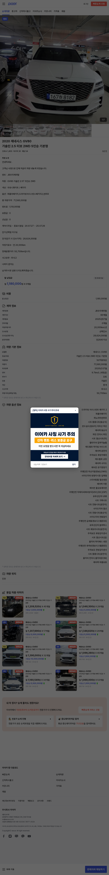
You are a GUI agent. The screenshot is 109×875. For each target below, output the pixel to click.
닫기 (74, 464)
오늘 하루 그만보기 (40, 464)
